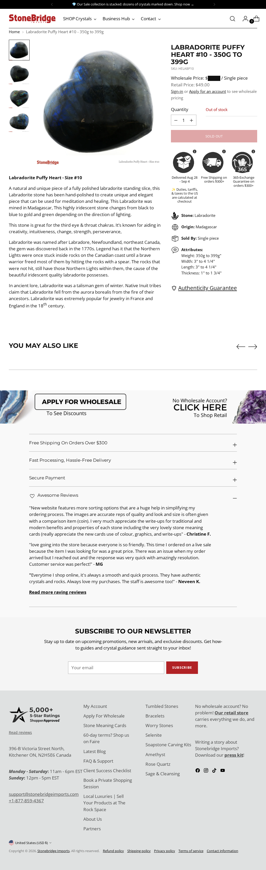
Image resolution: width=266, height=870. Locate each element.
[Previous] (52, 4)
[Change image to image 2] (19, 74)
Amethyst (155, 754)
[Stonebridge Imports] (32, 18)
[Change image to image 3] (19, 97)
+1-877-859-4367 (26, 801)
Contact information (222, 850)
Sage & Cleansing (162, 774)
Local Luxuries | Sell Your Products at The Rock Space (104, 802)
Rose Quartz (157, 764)
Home (14, 31)
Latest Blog (94, 751)
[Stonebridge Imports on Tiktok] (215, 771)
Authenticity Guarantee (207, 288)
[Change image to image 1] (19, 50)
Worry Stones (159, 725)
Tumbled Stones (161, 706)
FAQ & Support (98, 761)
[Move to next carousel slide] (252, 346)
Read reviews (20, 732)
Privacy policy (164, 850)
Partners (92, 829)
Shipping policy (139, 850)
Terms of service (190, 850)
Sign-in (177, 91)
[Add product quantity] (176, 120)
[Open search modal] (232, 18)
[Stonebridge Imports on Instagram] (206, 771)
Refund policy (113, 850)
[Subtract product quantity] (191, 120)
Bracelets (154, 716)
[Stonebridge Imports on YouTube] (223, 771)
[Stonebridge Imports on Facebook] (198, 771)
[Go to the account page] (243, 18)
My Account (95, 706)
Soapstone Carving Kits (168, 745)
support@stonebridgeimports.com (44, 794)
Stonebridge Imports (53, 850)
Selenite (153, 735)
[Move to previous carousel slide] (240, 346)
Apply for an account (207, 91)
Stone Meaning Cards (104, 725)
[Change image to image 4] (19, 121)
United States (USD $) (31, 842)
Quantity (179, 109)
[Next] (214, 4)
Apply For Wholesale (104, 716)
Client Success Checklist (107, 771)
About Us (92, 819)
